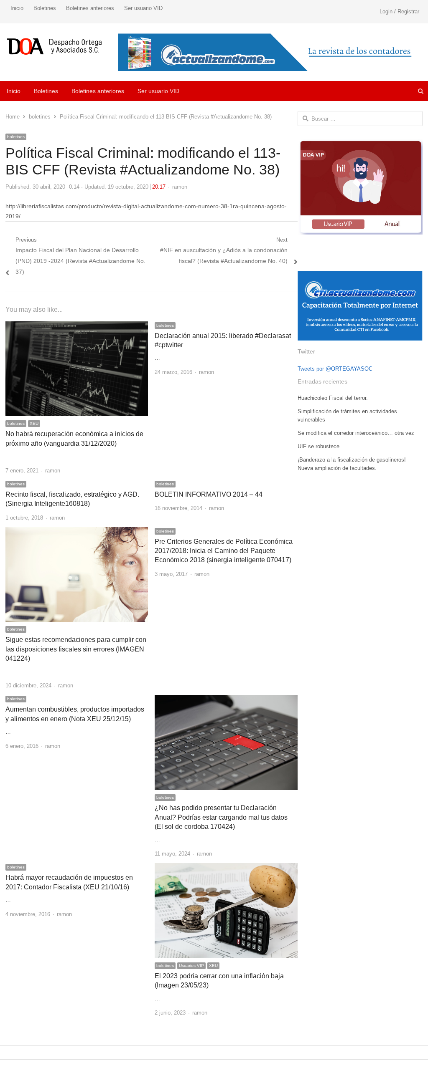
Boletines (44, 8)
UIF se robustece (318, 446)
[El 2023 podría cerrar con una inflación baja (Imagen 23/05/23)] (226, 868)
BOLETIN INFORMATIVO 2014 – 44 (208, 494)
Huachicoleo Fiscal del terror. (333, 398)
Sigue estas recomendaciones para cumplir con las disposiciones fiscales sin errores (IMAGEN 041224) (75, 649)
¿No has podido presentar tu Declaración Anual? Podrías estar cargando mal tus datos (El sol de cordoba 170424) (221, 817)
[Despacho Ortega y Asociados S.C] (54, 46)
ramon (179, 187)
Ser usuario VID (143, 8)
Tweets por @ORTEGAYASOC (335, 369)
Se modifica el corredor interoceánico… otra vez (356, 433)
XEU (34, 423)
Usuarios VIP (191, 965)
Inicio (16, 8)
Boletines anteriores (90, 8)
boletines (16, 136)
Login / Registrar (399, 11)
